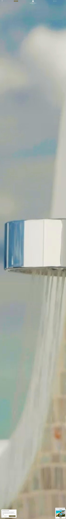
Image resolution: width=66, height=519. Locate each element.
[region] (8, 514)
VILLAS (60, 517)
